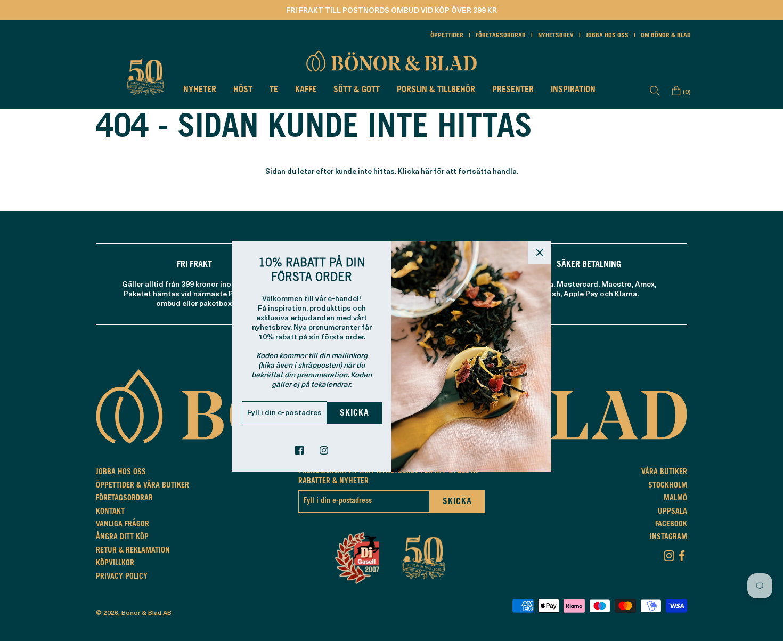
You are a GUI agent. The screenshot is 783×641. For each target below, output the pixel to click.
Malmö (675, 498)
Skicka (354, 413)
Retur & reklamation (133, 551)
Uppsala (672, 512)
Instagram (668, 537)
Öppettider (446, 36)
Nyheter (199, 90)
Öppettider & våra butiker (142, 486)
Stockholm (667, 486)
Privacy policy (122, 577)
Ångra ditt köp (122, 537)
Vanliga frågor (122, 525)
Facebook (671, 525)
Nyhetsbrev (556, 36)
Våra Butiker (664, 472)
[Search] (654, 90)
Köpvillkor (115, 563)
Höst (242, 90)
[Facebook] (681, 553)
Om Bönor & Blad (666, 36)
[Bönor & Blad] (391, 61)
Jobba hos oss (607, 36)
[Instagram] (669, 553)
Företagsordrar (501, 36)
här (426, 170)
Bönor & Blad (141, 612)
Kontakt (110, 512)
